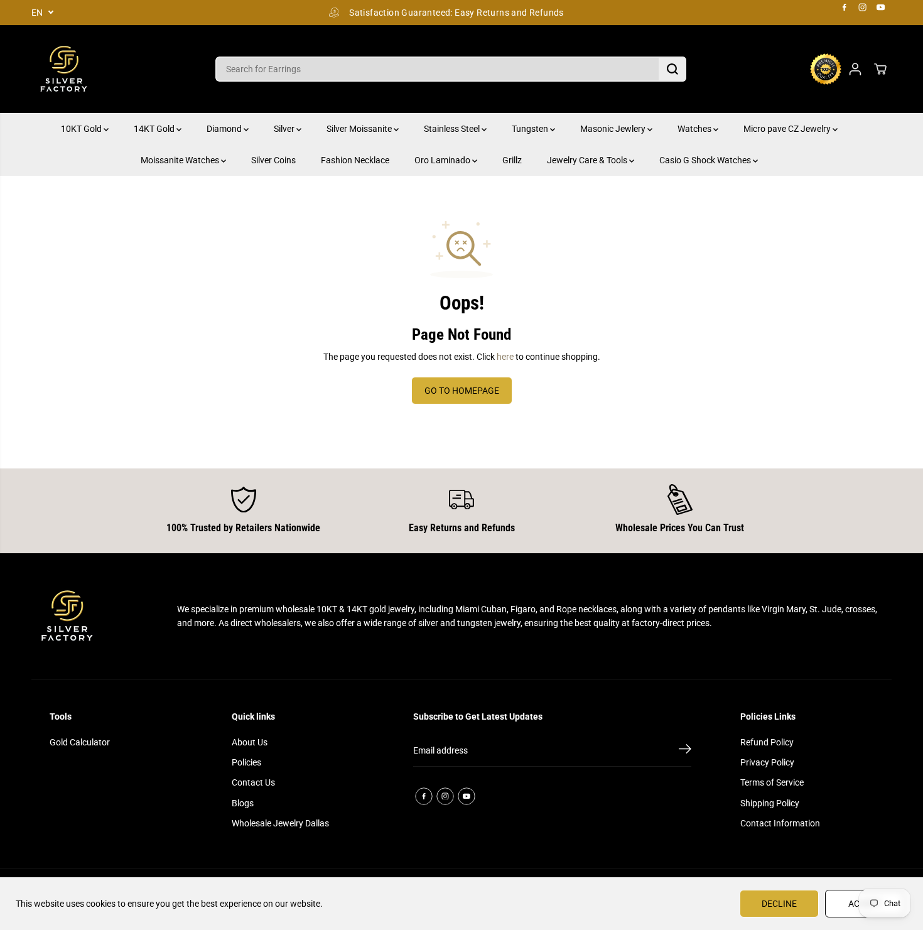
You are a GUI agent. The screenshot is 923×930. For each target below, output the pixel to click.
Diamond (225, 129)
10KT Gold (82, 129)
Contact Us (253, 782)
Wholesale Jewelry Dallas (280, 823)
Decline (779, 904)
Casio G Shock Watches (706, 160)
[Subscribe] (685, 751)
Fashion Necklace (355, 160)
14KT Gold (155, 129)
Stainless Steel (453, 129)
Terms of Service (772, 782)
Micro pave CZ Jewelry (788, 129)
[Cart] (880, 69)
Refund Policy (767, 742)
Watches (695, 129)
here (505, 357)
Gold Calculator (80, 742)
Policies (246, 762)
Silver (285, 129)
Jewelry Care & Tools (588, 160)
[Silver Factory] (62, 69)
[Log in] (855, 69)
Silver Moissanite (360, 129)
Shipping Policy (769, 803)
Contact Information (780, 823)
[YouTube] (880, 7)
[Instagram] (862, 7)
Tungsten (531, 129)
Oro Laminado (443, 160)
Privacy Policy (767, 762)
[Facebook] (844, 7)
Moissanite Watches (181, 160)
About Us (249, 742)
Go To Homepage (461, 391)
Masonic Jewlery (613, 129)
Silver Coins (273, 160)
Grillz (512, 160)
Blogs (243, 803)
